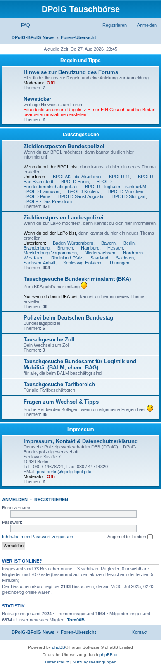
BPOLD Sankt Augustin (81, 196)
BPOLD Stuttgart (129, 196)
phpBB (58, 647)
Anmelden (15, 499)
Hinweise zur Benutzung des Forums (71, 72)
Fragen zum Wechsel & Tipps (61, 402)
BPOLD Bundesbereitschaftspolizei (68, 184)
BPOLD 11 (119, 176)
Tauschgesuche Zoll (49, 339)
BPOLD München (125, 191)
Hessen (115, 247)
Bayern (108, 242)
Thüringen (119, 262)
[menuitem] (22, 25)
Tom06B (76, 619)
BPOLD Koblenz (84, 191)
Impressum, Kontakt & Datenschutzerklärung (81, 441)
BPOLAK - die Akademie (77, 176)
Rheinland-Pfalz (67, 257)
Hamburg (90, 247)
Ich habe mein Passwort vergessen (37, 536)
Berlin (129, 242)
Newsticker (37, 99)
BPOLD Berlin (75, 181)
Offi (51, 82)
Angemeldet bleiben (127, 536)
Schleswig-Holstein (82, 262)
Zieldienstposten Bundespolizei (64, 146)
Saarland (99, 257)
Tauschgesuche (80, 135)
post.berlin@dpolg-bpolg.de (64, 471)
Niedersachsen (100, 252)
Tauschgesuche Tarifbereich (59, 384)
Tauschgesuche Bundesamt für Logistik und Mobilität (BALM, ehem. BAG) (80, 364)
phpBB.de (109, 654)
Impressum (80, 429)
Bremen (65, 247)
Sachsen (125, 257)
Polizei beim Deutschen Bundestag (68, 318)
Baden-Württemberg (73, 242)
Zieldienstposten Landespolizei (64, 218)
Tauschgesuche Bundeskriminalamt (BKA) (77, 279)
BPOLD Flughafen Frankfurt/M (115, 186)
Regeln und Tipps (80, 60)
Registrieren (51, 499)
